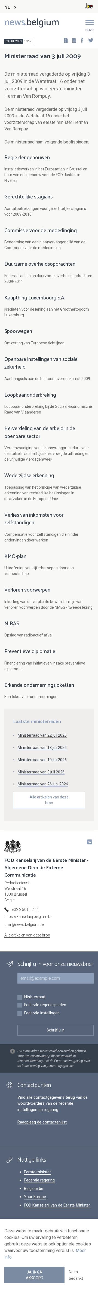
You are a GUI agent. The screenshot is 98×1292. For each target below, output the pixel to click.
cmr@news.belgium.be (24, 924)
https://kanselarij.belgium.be (28, 916)
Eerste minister (37, 1171)
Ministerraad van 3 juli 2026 (41, 772)
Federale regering (39, 1180)
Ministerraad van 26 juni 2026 (43, 784)
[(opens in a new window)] (80, 40)
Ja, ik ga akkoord (34, 1275)
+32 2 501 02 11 (25, 909)
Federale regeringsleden (45, 1005)
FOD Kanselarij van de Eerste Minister (57, 1205)
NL (7, 7)
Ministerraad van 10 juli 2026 (42, 760)
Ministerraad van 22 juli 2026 (42, 735)
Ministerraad (34, 997)
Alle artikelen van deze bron (49, 800)
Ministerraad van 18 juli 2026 (42, 747)
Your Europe (35, 1196)
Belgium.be (33, 1188)
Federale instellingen (42, 1013)
